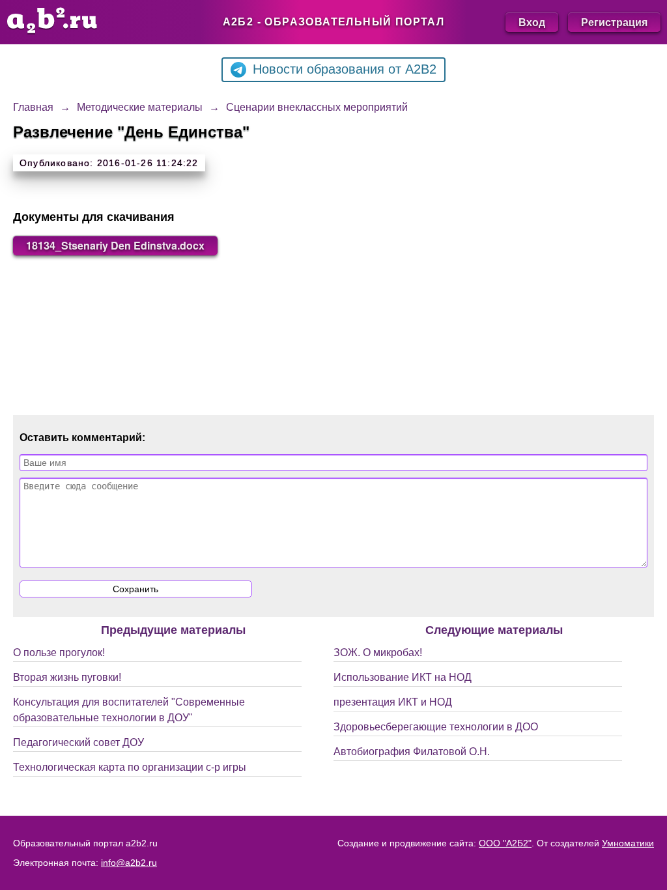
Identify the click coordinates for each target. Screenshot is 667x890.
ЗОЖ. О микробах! (378, 652)
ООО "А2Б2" (505, 843)
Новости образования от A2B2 (344, 69)
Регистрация (614, 21)
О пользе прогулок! (59, 652)
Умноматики (628, 843)
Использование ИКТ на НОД (403, 677)
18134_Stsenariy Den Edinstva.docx (115, 245)
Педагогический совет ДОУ (78, 742)
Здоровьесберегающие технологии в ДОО (436, 726)
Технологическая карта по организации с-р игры (129, 767)
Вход (531, 21)
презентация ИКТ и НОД (393, 702)
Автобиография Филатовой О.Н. (412, 751)
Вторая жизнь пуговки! (67, 677)
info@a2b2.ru (129, 862)
